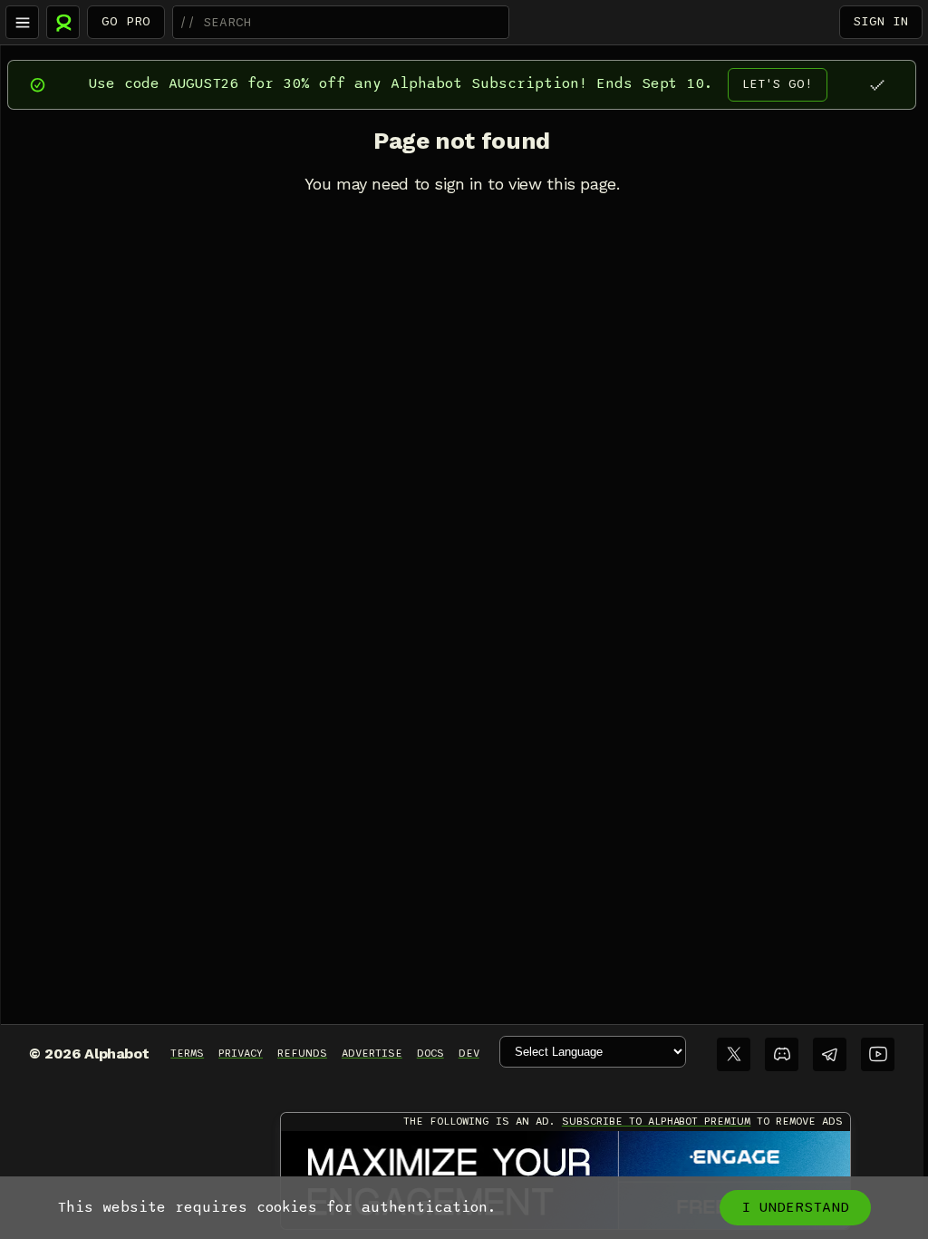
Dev (469, 1053)
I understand (795, 1207)
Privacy (240, 1053)
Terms (187, 1053)
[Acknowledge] (877, 85)
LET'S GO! (777, 84)
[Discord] (781, 1054)
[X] (733, 1054)
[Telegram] (829, 1054)
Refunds (302, 1053)
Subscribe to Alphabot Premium (656, 1121)
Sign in (881, 21)
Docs (430, 1053)
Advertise (372, 1053)
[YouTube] (877, 1054)
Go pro (126, 21)
